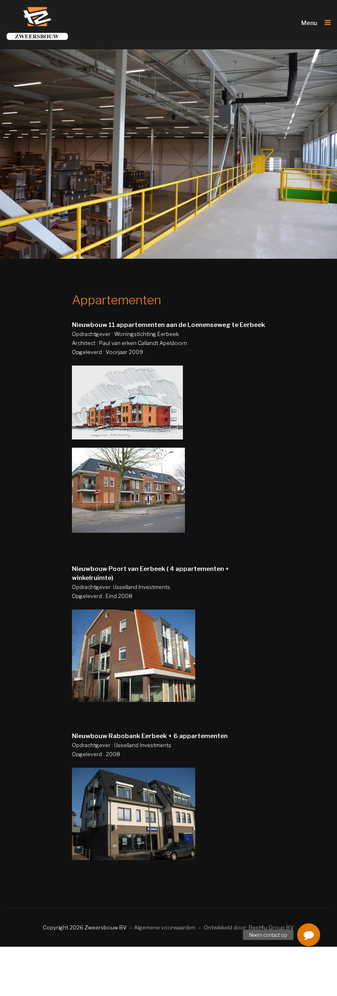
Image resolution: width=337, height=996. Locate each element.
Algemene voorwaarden (164, 927)
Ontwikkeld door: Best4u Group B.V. (249, 927)
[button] (308, 934)
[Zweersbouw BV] (37, 23)
